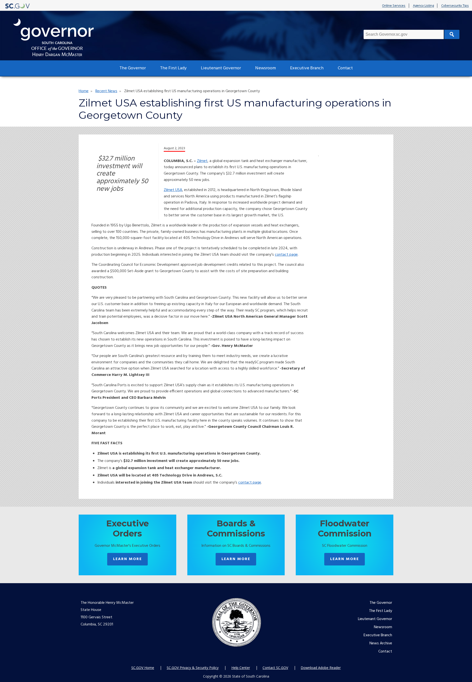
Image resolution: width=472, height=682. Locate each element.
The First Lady (173, 68)
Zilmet (202, 161)
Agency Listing (423, 5)
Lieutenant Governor (221, 68)
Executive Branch (307, 68)
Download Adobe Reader (321, 667)
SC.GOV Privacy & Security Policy (193, 667)
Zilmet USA (173, 190)
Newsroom (265, 68)
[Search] (452, 34)
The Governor (132, 68)
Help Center (240, 667)
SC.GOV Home (142, 667)
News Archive (380, 643)
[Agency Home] (58, 37)
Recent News (106, 91)
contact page (286, 255)
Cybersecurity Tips (455, 5)
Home (83, 91)
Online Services (393, 5)
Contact (345, 68)
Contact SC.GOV (275, 667)
